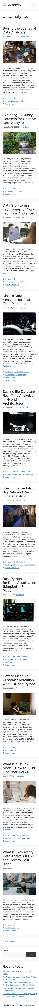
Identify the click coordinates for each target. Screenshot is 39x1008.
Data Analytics (10, 98)
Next (12, 941)
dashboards (10, 375)
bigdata (8, 474)
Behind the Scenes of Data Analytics (19, 30)
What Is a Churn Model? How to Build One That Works (19, 768)
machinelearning (23, 659)
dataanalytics (21, 101)
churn (7, 838)
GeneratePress (30, 1005)
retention (20, 750)
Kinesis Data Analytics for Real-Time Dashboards (17, 300)
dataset (19, 191)
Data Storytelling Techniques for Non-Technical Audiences (19, 209)
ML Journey (14, 4)
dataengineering (9, 378)
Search (5, 951)
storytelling (21, 282)
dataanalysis (10, 101)
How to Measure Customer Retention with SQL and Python (19, 680)
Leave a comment (12, 104)
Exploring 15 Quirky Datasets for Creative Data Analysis (19, 119)
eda (18, 928)
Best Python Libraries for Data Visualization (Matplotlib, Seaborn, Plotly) (19, 585)
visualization (7, 662)
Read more (23, 92)
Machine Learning (24, 656)
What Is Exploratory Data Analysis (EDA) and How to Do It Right (18, 858)
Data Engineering (23, 372)
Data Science (22, 835)
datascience (26, 838)
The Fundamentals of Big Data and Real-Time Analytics (19, 492)
